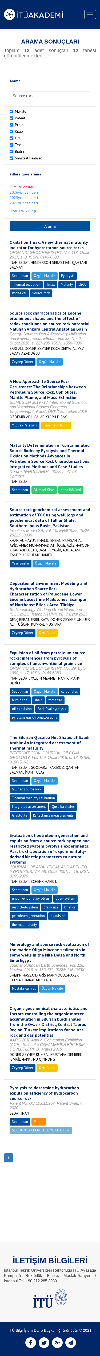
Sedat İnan (20, 275)
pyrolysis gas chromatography (34, 717)
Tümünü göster (22, 187)
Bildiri (19, 151)
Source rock (41, 293)
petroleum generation (28, 916)
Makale (20, 111)
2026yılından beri (24, 192)
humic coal (20, 700)
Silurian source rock (26, 789)
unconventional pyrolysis (31, 898)
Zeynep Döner (22, 361)
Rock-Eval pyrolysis (52, 709)
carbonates (69, 691)
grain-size (51, 907)
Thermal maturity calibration (33, 798)
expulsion (58, 916)
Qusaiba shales (63, 806)
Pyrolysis (67, 275)
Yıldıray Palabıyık (24, 425)
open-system (65, 898)
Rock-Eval (19, 293)
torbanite (55, 700)
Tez (18, 144)
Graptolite (19, 815)
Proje (19, 124)
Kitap (19, 131)
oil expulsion (22, 709)
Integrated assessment (29, 806)
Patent (20, 118)
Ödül (19, 138)
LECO (83, 284)
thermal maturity (24, 924)
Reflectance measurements (53, 815)
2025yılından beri (24, 197)
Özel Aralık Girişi (23, 211)
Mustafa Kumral (24, 988)
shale (38, 700)
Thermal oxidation (26, 284)
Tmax (50, 284)
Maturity (67, 284)
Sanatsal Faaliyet (28, 158)
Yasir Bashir (20, 563)
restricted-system (25, 907)
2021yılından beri (24, 203)
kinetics (69, 907)
